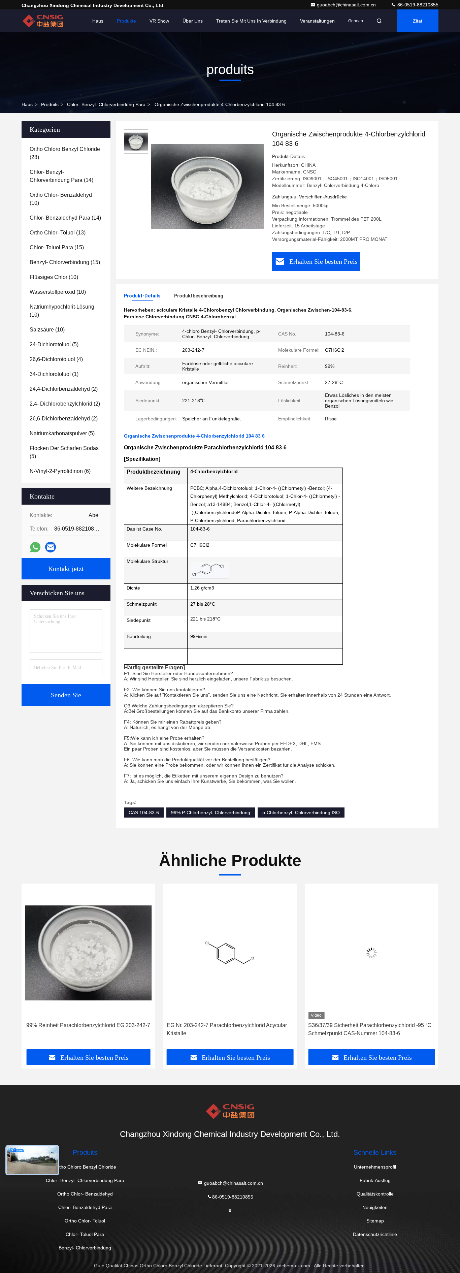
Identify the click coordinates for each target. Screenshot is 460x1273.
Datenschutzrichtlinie (375, 1234)
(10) (61, 199)
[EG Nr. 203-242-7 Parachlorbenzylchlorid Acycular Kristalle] (88, 953)
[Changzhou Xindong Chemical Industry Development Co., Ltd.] (43, 21)
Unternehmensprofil (375, 1167)
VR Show (159, 21)
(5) (54, 344)
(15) (57, 247)
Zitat (417, 21)
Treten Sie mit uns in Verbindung (251, 21)
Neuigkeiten (375, 1207)
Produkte (126, 21)
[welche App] (35, 547)
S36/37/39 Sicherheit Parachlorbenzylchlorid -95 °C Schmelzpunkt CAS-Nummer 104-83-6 (228, 1029)
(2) (64, 389)
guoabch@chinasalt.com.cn (347, 4)
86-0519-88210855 (417, 4)
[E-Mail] (50, 547)
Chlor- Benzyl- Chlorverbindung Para (106, 104)
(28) (65, 153)
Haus (97, 21)
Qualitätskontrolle (375, 1194)
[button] (34, 969)
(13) (58, 232)
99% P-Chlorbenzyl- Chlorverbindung (210, 812)
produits (50, 104)
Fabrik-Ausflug (375, 1180)
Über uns (193, 21)
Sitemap (375, 1220)
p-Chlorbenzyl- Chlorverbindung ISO (301, 812)
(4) (56, 359)
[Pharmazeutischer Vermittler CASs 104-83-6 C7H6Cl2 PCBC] (371, 953)
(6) (60, 471)
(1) (54, 374)
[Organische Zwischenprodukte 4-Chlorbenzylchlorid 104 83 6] (207, 186)
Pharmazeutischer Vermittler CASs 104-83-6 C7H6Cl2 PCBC (361, 1029)
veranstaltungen (317, 21)
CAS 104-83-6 (144, 812)
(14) (61, 176)
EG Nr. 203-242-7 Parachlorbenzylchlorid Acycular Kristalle (85, 1029)
